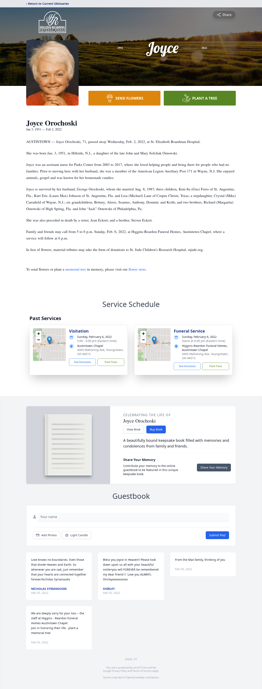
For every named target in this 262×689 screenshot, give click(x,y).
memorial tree (75, 269)
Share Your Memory (213, 467)
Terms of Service (142, 671)
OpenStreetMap (135, 677)
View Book (133, 429)
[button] (49, 340)
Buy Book (156, 429)
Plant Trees (111, 362)
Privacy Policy (119, 671)
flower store (137, 269)
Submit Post (217, 535)
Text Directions (82, 362)
